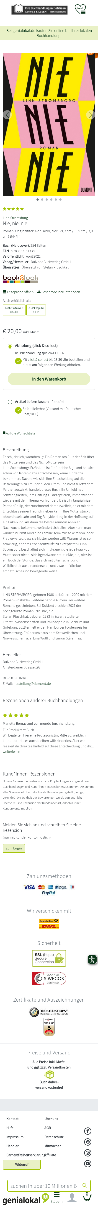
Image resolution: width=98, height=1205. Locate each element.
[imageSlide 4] (56, 199)
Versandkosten (59, 1067)
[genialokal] (26, 1198)
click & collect (38, 359)
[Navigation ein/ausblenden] (72, 1198)
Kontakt (12, 1118)
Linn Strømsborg (15, 217)
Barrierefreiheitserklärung (23, 1155)
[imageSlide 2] (47, 199)
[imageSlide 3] (51, 199)
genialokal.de (24, 30)
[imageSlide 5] (60, 199)
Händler (12, 1146)
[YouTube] (87, 1164)
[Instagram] (87, 1153)
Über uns (51, 1118)
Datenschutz (54, 1136)
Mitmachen (53, 1146)
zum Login (14, 848)
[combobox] (43, 1185)
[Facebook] (87, 1131)
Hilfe (9, 1127)
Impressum (14, 1136)
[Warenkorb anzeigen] (87, 1199)
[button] (56, 1199)
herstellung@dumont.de (32, 683)
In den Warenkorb (49, 379)
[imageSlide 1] (42, 199)
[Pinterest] (87, 1142)
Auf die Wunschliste (20, 433)
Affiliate (50, 1155)
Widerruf (21, 1164)
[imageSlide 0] (37, 199)
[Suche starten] (84, 1185)
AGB (47, 1127)
